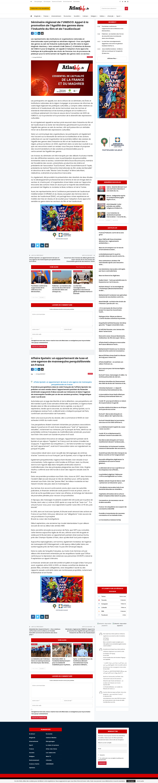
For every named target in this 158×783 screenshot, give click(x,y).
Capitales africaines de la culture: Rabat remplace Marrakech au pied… (112, 495)
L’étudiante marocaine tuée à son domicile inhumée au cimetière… (111, 488)
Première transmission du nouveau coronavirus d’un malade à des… (112, 514)
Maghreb (37, 16)
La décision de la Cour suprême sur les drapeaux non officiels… (112, 469)
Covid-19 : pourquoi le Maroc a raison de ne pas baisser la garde (112, 402)
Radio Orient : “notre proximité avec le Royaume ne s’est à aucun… (113, 281)
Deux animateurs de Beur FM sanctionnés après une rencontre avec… (111, 262)
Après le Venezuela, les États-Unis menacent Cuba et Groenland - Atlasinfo (113, 679)
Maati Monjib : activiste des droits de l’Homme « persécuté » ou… (112, 302)
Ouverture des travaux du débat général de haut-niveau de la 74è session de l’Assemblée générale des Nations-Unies (79, 259)
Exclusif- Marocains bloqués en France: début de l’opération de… (111, 415)
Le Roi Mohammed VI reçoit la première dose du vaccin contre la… (112, 255)
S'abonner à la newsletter (40, 8)
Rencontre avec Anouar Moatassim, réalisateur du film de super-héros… (112, 337)
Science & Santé (57, 1)
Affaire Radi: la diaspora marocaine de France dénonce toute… (112, 343)
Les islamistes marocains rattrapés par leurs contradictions (112, 270)
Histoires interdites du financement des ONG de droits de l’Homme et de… (112, 382)
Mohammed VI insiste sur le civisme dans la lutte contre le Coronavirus (112, 350)
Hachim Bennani (108, 692)
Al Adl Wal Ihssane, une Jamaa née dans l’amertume (111, 330)
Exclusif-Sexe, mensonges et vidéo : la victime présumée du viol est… (113, 376)
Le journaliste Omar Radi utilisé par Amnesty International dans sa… (112, 395)
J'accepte (131, 781)
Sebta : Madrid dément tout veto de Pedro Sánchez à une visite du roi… (117, 189)
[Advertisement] (112, 553)
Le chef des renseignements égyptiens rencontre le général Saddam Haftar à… (112, 44)
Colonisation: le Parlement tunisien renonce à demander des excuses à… (112, 447)
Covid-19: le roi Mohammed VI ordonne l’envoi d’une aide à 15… (110, 434)
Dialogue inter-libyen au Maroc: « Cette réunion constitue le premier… (112, 317)
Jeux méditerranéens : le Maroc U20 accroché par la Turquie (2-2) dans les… (112, 51)
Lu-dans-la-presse (52, 745)
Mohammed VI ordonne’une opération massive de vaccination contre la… (113, 296)
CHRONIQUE (49, 764)
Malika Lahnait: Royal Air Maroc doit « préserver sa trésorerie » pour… (112, 482)
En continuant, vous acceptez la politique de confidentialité (110, 758)
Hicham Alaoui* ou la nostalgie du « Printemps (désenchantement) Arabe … (111, 288)
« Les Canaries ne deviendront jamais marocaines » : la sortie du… (117, 215)
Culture (85, 16)
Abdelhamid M (107, 649)
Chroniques (47, 1)
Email (99, 748)
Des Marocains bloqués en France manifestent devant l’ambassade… (112, 441)
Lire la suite (140, 781)
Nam (104, 634)
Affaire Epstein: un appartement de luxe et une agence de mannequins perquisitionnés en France (44, 259)
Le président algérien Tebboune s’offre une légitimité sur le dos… (111, 475)
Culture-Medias (51, 738)
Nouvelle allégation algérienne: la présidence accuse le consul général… (111, 461)
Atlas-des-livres (51, 749)
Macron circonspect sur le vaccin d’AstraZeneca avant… (111, 249)
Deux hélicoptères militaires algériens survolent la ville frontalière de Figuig (114, 636)
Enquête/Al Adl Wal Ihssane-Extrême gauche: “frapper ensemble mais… (112, 324)
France (46, 16)
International (56, 16)
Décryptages (38, 1)
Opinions (32, 768)
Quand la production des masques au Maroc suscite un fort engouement (113, 454)
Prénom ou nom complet (104, 742)
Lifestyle (110, 16)
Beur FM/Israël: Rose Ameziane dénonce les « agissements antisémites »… (110, 241)
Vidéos (102, 16)
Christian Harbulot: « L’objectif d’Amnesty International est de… (111, 389)
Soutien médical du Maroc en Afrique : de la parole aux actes (113, 408)
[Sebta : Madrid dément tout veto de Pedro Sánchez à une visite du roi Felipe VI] (101, 189)
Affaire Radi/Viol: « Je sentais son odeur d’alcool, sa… (111, 363)
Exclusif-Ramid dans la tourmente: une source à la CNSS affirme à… (112, 421)
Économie (67, 16)
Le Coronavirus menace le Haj (110, 520)
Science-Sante (34, 764)
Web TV (48, 756)
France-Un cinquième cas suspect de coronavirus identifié (113, 508)
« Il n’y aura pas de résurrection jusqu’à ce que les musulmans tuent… (110, 310)
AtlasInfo (102, 755)
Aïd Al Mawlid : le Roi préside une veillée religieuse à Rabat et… (115, 206)
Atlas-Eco (56, 644)
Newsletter (76, 1)
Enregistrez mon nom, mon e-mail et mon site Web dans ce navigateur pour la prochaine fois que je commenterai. (60, 341)
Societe (90, 373)
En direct (89, 57)
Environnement (67, 1)
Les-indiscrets (51, 753)
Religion (93, 16)
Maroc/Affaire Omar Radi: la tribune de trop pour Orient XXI (112, 356)
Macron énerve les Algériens (109, 276)
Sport (118, 16)
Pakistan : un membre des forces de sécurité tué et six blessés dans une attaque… (113, 36)
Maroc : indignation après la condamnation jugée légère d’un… (116, 197)
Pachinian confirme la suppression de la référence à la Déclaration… (112, 29)
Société (76, 16)
